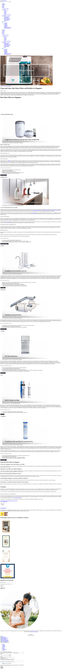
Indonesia (5, 24)
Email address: (2, 584)
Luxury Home (6, 8)
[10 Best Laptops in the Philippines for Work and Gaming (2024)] (6, 515)
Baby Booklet (6, 17)
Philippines (6, 25)
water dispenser (34, 212)
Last (10, 655)
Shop (5, 47)
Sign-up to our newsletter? (7, 663)
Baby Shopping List (7, 18)
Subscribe (3, 645)
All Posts (1, 85)
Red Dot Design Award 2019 (55, 210)
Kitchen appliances (3, 500)
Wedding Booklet (7, 16)
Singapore (5, 22)
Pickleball (5, 10)
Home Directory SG (7, 28)
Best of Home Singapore (7, 85)
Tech (5, 40)
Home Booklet (6, 20)
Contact (3, 650)
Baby (3, 33)
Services (3, 646)
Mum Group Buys (7, 19)
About (3, 3)
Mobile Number (3, 657)
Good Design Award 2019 (46, 210)
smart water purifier (8, 221)
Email (1, 656)
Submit (3, 648)
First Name (2, 582)
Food (5, 11)
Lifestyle (3, 9)
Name (1, 653)
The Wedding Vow (4, 501)
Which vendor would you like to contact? (7, 652)
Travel (3, 5)
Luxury (3, 7)
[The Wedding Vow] (3, 0)
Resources (3, 15)
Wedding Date (2, 658)
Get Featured (4, 649)
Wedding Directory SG (7, 27)
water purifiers (15, 500)
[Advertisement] (29, 106)
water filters (11, 500)
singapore (7, 500)
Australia (5, 26)
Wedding (3, 4)
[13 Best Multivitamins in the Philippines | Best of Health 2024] (2, 515)
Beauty (5, 12)
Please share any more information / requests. (7, 661)
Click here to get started (34, 631)
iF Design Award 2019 (36, 210)
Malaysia (5, 23)
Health (5, 13)
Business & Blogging (7, 14)
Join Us (3, 647)
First (10, 654)
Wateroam (9, 160)
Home (3, 6)
